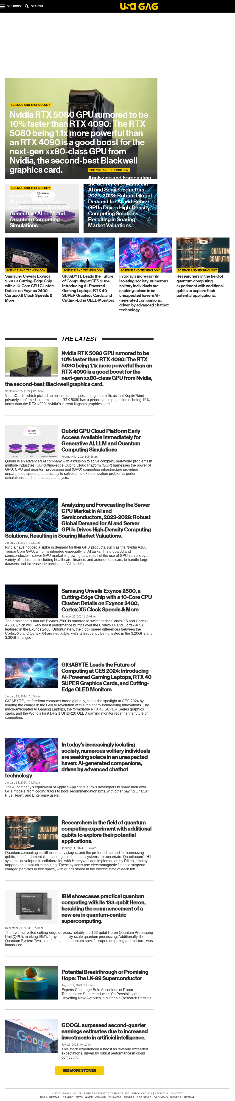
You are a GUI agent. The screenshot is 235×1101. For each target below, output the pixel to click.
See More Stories (79, 1070)
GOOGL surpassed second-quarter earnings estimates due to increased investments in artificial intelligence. (105, 1031)
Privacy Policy (142, 1093)
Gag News (161, 1097)
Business (115, 1097)
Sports (129, 1097)
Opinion (100, 1097)
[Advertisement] (117, 46)
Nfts (79, 1097)
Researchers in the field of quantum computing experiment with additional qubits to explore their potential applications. (106, 831)
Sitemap (189, 1097)
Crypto (68, 1097)
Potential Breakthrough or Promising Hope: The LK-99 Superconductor (105, 975)
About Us (161, 1093)
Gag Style (144, 1097)
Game (89, 1097)
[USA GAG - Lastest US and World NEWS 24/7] (139, 7)
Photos (175, 1097)
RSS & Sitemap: (50, 1097)
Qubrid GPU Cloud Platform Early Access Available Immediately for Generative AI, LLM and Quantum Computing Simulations (101, 440)
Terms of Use (119, 1093)
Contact (177, 1093)
